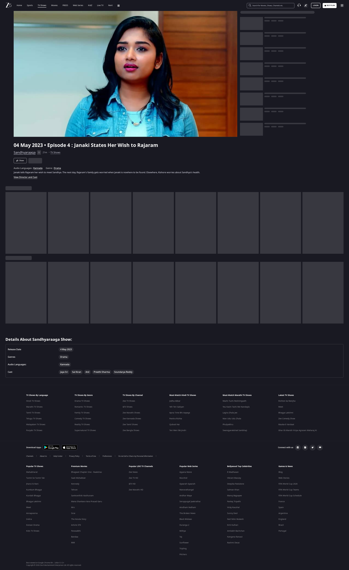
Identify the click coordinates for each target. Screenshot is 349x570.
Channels (29, 456)
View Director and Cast (25, 177)
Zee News (133, 472)
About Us (43, 456)
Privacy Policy (74, 456)
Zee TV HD (133, 478)
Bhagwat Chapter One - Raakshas (86, 472)
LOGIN (316, 5)
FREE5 (65, 5)
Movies (54, 5)
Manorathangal (186, 489)
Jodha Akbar (174, 401)
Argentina (283, 513)
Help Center (58, 456)
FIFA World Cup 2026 (288, 483)
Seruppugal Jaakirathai (190, 501)
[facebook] (298, 447)
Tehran (74, 489)
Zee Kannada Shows (132, 418)
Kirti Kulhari (232, 525)
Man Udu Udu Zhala (232, 418)
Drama (57, 168)
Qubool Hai (174, 424)
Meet (280, 406)
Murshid (183, 478)
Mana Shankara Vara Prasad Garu (86, 501)
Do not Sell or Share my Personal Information (135, 456)
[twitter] (312, 447)
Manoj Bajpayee (234, 495)
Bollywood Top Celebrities (239, 466)
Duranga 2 (184, 525)
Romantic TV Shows (83, 406)
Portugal (282, 531)
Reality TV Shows (82, 424)
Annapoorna (32, 513)
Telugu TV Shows (34, 418)
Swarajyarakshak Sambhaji (235, 430)
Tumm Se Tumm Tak (35, 478)
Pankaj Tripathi (234, 501)
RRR (73, 542)
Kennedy (75, 483)
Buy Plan (331, 5)
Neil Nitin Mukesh (235, 519)
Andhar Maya (185, 495)
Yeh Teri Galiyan (176, 406)
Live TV (100, 5)
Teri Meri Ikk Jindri (177, 430)
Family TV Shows (82, 412)
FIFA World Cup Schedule (290, 495)
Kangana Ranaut (234, 536)
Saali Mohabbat (78, 478)
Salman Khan (233, 489)
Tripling (183, 548)
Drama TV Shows (82, 401)
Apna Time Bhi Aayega (179, 412)
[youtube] (320, 447)
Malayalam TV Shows (35, 424)
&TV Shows (127, 406)
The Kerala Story (78, 519)
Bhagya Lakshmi (285, 412)
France (282, 501)
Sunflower (184, 542)
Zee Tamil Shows (130, 424)
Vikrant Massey (234, 478)
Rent (110, 5)
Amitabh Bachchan (236, 531)
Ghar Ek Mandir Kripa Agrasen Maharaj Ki (297, 430)
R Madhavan (233, 472)
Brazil (281, 525)
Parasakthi (76, 531)
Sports (30, 5)
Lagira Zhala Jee (230, 412)
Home (19, 5)
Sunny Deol (232, 513)
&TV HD (132, 483)
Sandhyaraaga (25, 152)
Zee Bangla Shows (131, 430)
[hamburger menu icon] (342, 5)
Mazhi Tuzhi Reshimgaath (234, 401)
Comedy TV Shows (83, 418)
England (282, 519)
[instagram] (305, 447)
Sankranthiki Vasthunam (82, 495)
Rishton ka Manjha (286, 401)
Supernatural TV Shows (85, 430)
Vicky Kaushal (233, 507)
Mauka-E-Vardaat (286, 424)
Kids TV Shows (32, 531)
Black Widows (185, 519)
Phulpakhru (228, 424)
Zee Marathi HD (136, 489)
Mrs (73, 507)
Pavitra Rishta (175, 418)
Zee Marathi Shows (131, 412)
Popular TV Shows (34, 466)
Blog (281, 472)
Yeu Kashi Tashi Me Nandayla (236, 406)
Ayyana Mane (185, 472)
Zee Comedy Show (286, 418)
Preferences (107, 456)
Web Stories (284, 478)
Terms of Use (91, 456)
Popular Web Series (188, 466)
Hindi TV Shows (33, 401)
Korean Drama (32, 525)
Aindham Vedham (187, 507)
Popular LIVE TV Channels (141, 466)
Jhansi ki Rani (32, 483)
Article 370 (76, 525)
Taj (180, 536)
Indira (29, 519)
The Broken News (187, 513)
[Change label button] (305, 5)
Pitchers (183, 554)
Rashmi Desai (233, 542)
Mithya (182, 531)
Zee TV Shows (129, 401)
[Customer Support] (299, 5)
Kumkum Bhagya (34, 489)
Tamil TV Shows (33, 412)
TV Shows (42, 5)
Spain (281, 507)
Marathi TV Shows (34, 406)
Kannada (37, 168)
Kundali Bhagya (33, 495)
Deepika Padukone (235, 483)
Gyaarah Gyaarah (187, 483)
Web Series (78, 5)
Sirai (73, 513)
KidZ (90, 5)
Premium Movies (79, 466)
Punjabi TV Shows (34, 430)
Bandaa (74, 536)
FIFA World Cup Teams (289, 489)
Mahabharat (32, 472)
